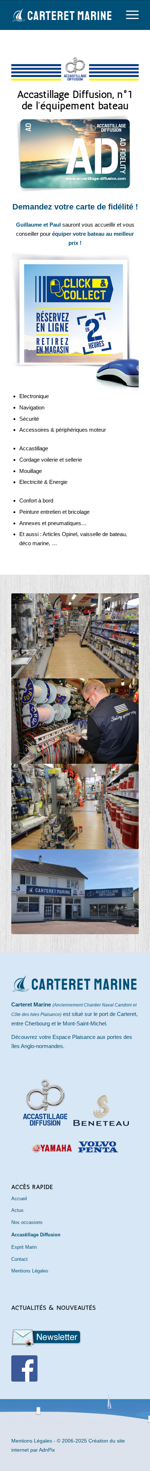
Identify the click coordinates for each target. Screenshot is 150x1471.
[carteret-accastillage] (75, 806)
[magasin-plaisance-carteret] (75, 636)
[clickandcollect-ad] (75, 321)
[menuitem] (129, 15)
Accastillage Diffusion (35, 1234)
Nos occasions (27, 1222)
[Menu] (129, 15)
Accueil (19, 1198)
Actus (17, 1210)
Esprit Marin (24, 1247)
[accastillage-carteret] (75, 721)
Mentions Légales (29, 1271)
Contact (19, 1259)
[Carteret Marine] (62, 15)
